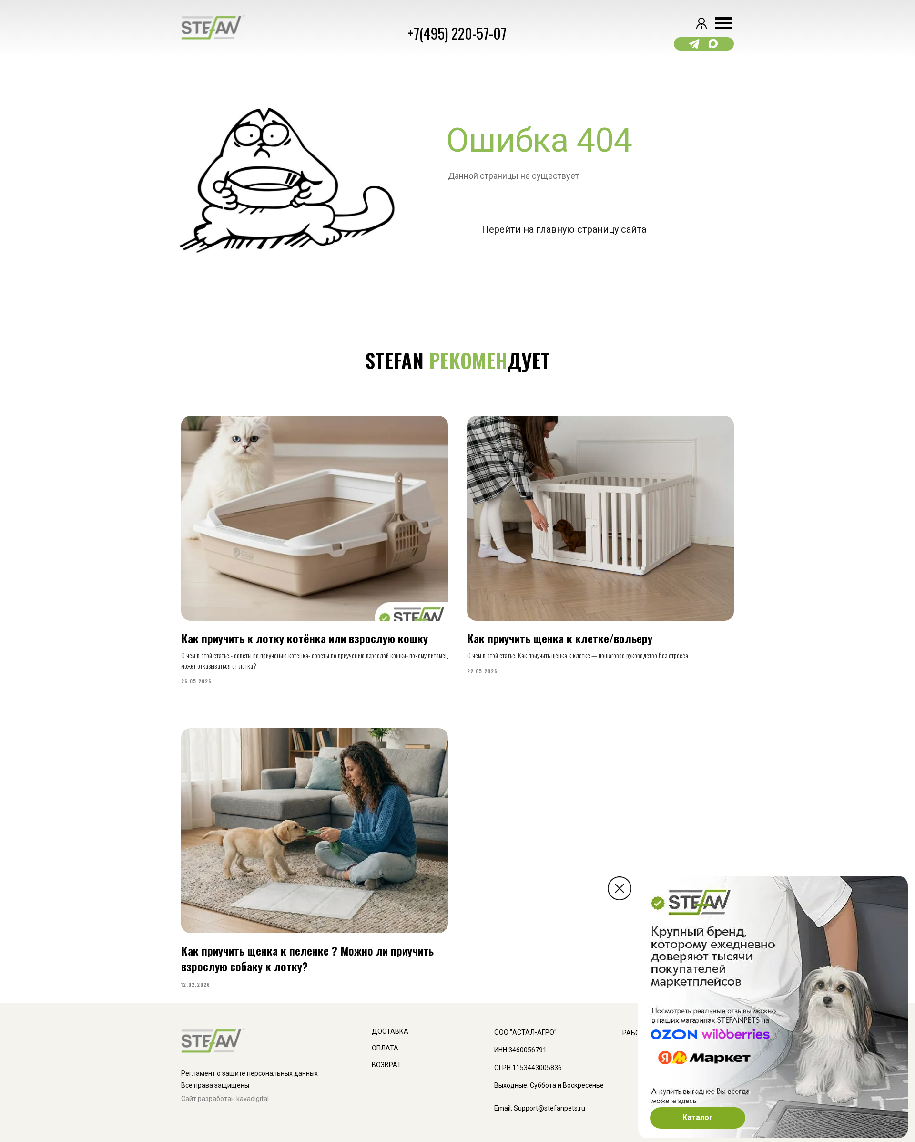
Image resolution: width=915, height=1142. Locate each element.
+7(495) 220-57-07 (457, 33)
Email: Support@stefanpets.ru (539, 1108)
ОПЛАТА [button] (385, 1048)
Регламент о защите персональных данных (249, 1073)
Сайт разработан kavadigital (225, 1098)
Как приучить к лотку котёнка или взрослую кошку (304, 638)
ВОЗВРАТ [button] (386, 1065)
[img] (619, 888)
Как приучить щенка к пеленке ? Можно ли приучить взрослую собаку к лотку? (307, 958)
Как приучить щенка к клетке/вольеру (559, 638)
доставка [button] (390, 1031)
